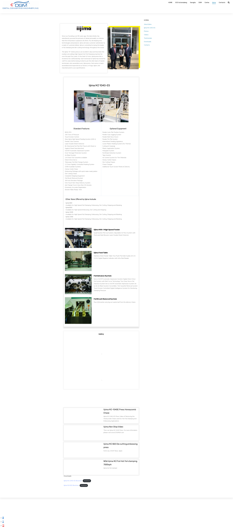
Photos (146, 31)
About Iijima (147, 24)
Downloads (147, 42)
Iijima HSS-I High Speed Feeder (107, 230)
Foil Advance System (102, 276)
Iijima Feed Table (101, 253)
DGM (200, 2)
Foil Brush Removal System (105, 299)
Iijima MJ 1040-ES (149, 28)
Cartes (207, 2)
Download (87, 481)
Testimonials (148, 38)
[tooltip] (3, 518)
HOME (170, 2)
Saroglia (193, 2)
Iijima (214, 2)
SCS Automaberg (181, 2)
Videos (146, 35)
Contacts (222, 2)
